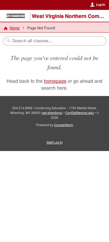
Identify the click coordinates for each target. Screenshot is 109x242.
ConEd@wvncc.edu (79, 112)
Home (15, 27)
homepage (55, 80)
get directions (52, 112)
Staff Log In (55, 142)
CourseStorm (63, 124)
